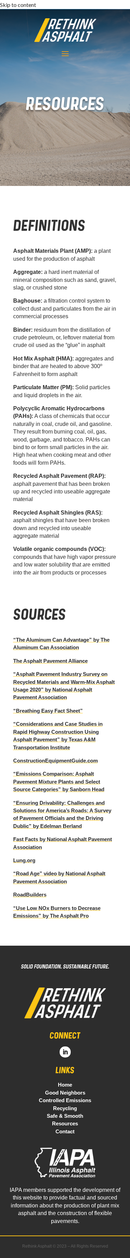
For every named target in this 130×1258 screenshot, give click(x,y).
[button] (65, 53)
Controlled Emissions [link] (65, 1100)
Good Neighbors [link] (65, 1093)
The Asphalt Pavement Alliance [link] (50, 661)
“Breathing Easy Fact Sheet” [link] (48, 711)
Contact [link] (65, 1131)
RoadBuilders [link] (29, 895)
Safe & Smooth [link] (65, 1116)
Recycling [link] (65, 1108)
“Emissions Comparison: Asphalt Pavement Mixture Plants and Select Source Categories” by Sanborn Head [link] (58, 781)
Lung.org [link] (24, 860)
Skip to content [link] (18, 4)
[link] (65, 1023)
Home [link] (65, 1085)
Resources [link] (65, 1123)
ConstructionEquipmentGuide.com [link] (55, 761)
